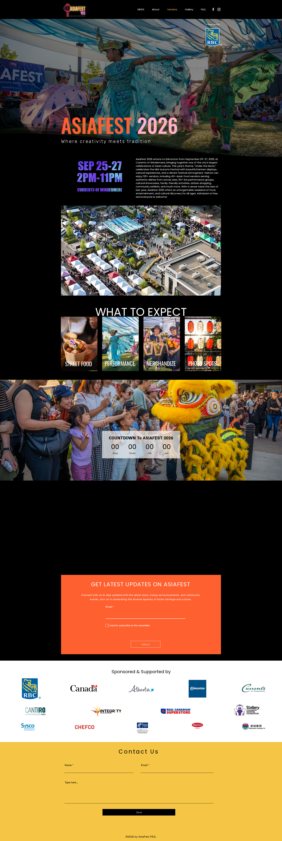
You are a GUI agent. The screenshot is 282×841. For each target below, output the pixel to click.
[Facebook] (213, 9)
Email (109, 607)
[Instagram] (219, 9)
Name (68, 765)
